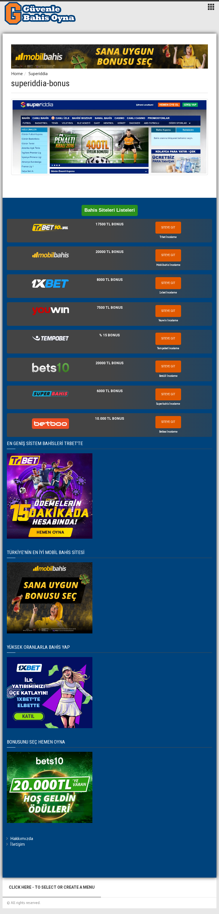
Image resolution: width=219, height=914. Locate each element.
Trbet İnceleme (168, 236)
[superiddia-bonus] (109, 137)
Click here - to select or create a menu (52, 887)
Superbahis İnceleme (168, 403)
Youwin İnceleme (168, 320)
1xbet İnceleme (168, 292)
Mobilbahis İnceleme (168, 264)
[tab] (109, 230)
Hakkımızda (21, 838)
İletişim (17, 844)
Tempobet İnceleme (168, 348)
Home (17, 73)
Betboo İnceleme (168, 431)
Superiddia (38, 73)
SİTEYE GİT (168, 227)
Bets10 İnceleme (168, 375)
